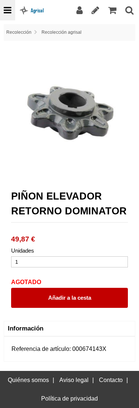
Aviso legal (74, 380)
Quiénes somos (28, 380)
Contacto (111, 380)
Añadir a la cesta (69, 298)
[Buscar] (129, 10)
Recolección (19, 32)
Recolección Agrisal (62, 32)
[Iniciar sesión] (79, 10)
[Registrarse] (95, 10)
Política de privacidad (69, 398)
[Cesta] (112, 10)
